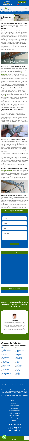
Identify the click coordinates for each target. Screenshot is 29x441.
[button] (10, 316)
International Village (6, 370)
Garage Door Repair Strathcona (10, 11)
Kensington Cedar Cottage (7, 373)
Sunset (17, 369)
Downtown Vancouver (6, 356)
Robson (17, 362)
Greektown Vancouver (6, 368)
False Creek (4, 361)
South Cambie (19, 365)
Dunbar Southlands (6, 357)
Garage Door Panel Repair (14, 417)
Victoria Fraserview (20, 370)
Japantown (4, 372)
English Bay (4, 358)
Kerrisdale (4, 374)
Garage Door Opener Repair (14, 410)
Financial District (5, 362)
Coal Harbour (4, 351)
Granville (4, 366)
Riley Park (18, 361)
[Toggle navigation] (26, 8)
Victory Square (19, 372)
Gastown (4, 364)
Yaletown (18, 376)
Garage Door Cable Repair (14, 418)
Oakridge (18, 356)
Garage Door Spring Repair (14, 407)
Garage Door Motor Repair (14, 415)
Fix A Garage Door (14, 403)
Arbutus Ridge (5, 347)
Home (2, 11)
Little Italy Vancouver (20, 350)
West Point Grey (19, 374)
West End (18, 373)
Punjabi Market (19, 358)
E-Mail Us (16, 430)
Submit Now (14, 244)
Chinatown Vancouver (6, 350)
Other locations (19, 357)
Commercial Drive (5, 353)
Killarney (3, 376)
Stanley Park (18, 366)
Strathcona (18, 368)
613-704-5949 (21, 2)
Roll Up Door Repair (14, 408)
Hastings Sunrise (5, 369)
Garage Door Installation (14, 405)
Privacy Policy (14, 420)
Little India (18, 349)
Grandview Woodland (6, 365)
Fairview (3, 360)
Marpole (17, 353)
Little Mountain (19, 351)
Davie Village (4, 354)
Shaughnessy (18, 364)
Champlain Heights (6, 349)
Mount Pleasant (19, 354)
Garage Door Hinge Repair (14, 413)
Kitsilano (17, 347)
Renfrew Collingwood (20, 360)
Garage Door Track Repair (14, 412)
